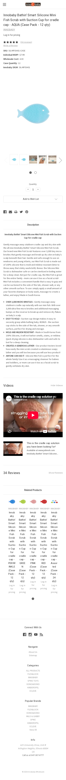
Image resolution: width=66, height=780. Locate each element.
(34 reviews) (26, 42)
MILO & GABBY (33, 716)
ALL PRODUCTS (33, 670)
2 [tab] (35, 172)
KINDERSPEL (33, 687)
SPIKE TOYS (33, 680)
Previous (6, 160)
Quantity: (33, 184)
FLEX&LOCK (33, 674)
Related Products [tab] (33, 490)
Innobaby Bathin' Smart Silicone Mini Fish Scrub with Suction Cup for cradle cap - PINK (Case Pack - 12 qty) (33, 545)
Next (60, 160)
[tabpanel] (14, 160)
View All (33, 729)
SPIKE (33, 719)
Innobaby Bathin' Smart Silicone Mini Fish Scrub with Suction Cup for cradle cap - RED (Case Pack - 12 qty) (43, 545)
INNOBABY (33, 677)
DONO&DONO (33, 684)
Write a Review (10, 45)
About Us (33, 652)
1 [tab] (30, 172)
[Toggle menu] (4, 4)
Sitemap (33, 655)
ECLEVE (33, 690)
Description (33, 224)
